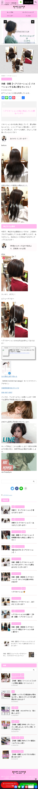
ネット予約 (10, 12)
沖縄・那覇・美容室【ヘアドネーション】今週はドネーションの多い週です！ (22, 629)
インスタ (28, 15)
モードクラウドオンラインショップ (10, 785)
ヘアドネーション (7, 495)
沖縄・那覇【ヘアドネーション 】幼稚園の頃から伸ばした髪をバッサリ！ (22, 537)
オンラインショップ (28, 12)
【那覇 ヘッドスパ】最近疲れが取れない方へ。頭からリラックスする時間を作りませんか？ (23, 697)
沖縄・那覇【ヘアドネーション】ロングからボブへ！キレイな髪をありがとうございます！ (22, 564)
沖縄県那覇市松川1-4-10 (10, 388)
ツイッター (10, 15)
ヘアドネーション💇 (18, 592)
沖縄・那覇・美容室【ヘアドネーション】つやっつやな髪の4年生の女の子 (22, 579)
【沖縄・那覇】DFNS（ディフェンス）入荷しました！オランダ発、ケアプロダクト (23, 727)
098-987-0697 (6, 392)
